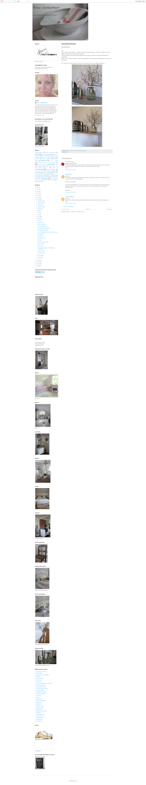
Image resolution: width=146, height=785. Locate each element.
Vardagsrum (44, 178)
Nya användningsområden (44, 228)
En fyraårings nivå (42, 238)
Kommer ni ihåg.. (41, 253)
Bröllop (50, 154)
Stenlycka (38, 712)
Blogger (75, 781)
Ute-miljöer (53, 176)
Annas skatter (41, 244)
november (40, 202)
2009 (37, 263)
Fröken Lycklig (68, 196)
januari (39, 257)
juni (39, 212)
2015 (37, 193)
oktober (39, 204)
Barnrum (44, 154)
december (40, 200)
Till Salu (51, 175)
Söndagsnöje (41, 234)
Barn (36, 154)
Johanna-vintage (40, 690)
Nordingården (39, 709)
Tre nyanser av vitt (40, 716)
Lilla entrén (39, 166)
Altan (47, 152)
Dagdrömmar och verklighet (42, 675)
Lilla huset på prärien (41, 700)
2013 (37, 197)
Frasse (49, 157)
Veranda (51, 178)
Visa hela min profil (39, 115)
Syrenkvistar (40, 236)
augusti (39, 208)
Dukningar (37, 157)
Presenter (37, 172)
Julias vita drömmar (40, 693)
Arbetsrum (53, 152)
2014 (37, 195)
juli (38, 210)
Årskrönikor (44, 179)
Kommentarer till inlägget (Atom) (76, 211)
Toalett (56, 175)
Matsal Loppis (38, 171)
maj (39, 214)
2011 (37, 260)
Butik (55, 154)
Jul (57, 162)
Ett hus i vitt (38, 680)
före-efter (37, 158)
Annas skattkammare (45, 8)
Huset (39, 162)
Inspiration (51, 162)
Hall (57, 160)
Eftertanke (44, 157)
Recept (36, 173)
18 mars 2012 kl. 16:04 (70, 192)
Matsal (53, 169)
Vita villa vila (39, 721)
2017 (37, 189)
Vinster (56, 178)
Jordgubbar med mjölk (41, 692)
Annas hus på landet (41, 671)
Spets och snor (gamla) (41, 711)
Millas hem (38, 704)
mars (39, 218)
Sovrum (48, 174)
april (39, 216)
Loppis (54, 167)
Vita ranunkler (39, 717)
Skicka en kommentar (68, 206)
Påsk (55, 172)
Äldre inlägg (109, 209)
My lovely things (40, 707)
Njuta (53, 171)
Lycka (48, 169)
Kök (49, 164)
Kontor (44, 164)
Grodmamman (68, 161)
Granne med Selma (40, 685)
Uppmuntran (40, 246)
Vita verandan (39, 719)
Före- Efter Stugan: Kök (43, 242)
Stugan (45, 175)
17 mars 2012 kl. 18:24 (70, 169)
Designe (38, 676)
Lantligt (56, 164)
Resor (41, 174)
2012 (37, 199)
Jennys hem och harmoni (42, 688)
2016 (37, 191)
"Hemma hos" (39, 152)
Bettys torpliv (39, 673)
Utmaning (37, 178)
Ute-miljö (45, 176)
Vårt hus (38, 179)
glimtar (67, 151)
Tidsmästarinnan (40, 714)
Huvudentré (44, 162)
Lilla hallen (46, 166)
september (40, 206)
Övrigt (38, 181)
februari (39, 255)
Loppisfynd (39, 169)
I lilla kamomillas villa (41, 686)
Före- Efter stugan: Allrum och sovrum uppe (47, 232)
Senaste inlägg (65, 209)
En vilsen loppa (39, 678)
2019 (37, 187)
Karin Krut (38, 695)
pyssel (49, 172)
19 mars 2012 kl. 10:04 (70, 203)
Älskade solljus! (41, 251)
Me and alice (39, 702)
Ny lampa (40, 240)
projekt (44, 172)
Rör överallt (40, 222)
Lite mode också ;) (41, 167)
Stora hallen (38, 175)
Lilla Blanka (39, 699)
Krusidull (40, 220)
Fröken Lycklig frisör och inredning (44, 683)
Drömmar (55, 155)
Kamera (39, 164)
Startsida (88, 209)
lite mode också (53, 166)
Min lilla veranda (40, 705)
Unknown (67, 174)
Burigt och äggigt (41, 224)
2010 (37, 262)
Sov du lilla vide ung (42, 226)
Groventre (52, 160)
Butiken (36, 155)
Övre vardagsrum (54, 179)
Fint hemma (39, 681)
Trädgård (39, 176)
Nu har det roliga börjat (43, 230)
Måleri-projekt (46, 171)
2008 (37, 265)
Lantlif (37, 697)
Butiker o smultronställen (45, 155)
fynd (54, 157)
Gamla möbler (46, 158)
